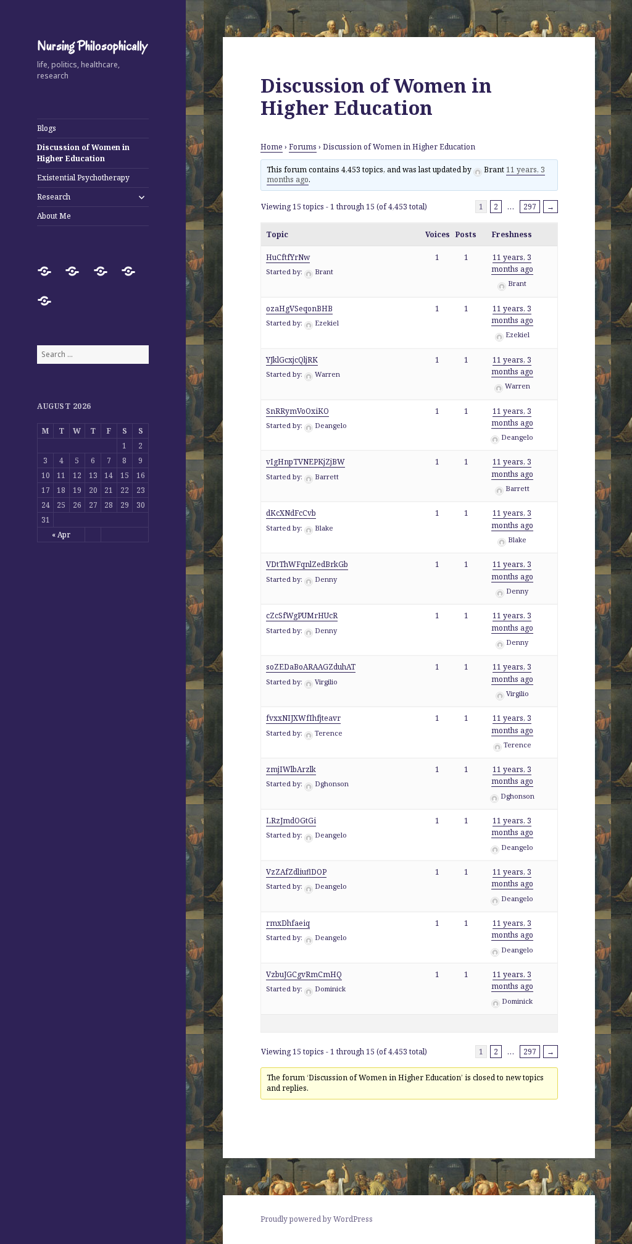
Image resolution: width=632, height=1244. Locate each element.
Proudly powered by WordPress (316, 1219)
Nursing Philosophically (92, 45)
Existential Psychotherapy (83, 177)
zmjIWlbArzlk (291, 769)
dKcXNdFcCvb (291, 513)
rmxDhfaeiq (288, 923)
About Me (54, 216)
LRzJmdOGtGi (291, 820)
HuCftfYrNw (288, 257)
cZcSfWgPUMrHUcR (302, 615)
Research (53, 196)
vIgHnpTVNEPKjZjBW (305, 461)
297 (529, 206)
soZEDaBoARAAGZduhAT (311, 667)
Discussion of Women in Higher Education (83, 153)
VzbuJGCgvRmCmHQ (304, 974)
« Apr (61, 534)
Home (271, 146)
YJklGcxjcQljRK (292, 360)
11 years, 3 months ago (512, 263)
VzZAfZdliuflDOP (296, 872)
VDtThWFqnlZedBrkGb (307, 564)
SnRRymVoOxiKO (297, 411)
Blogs (46, 128)
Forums (303, 146)
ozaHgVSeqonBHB (299, 308)
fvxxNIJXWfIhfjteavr (303, 718)
